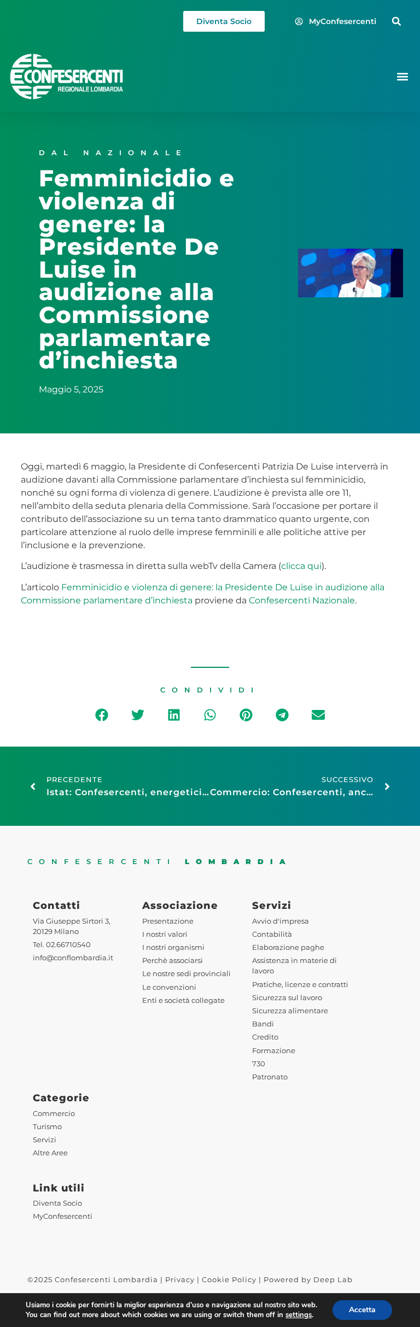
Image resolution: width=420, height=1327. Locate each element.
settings (298, 1315)
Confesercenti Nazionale (302, 600)
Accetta (362, 1310)
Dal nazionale (113, 153)
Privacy (180, 1280)
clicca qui (301, 566)
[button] (396, 22)
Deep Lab (333, 1280)
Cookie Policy (229, 1280)
